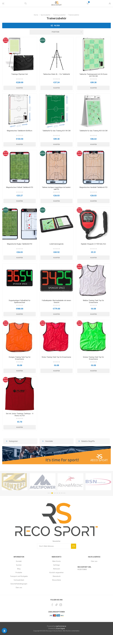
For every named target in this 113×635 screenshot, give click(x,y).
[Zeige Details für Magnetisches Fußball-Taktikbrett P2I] (19, 167)
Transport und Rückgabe (19, 576)
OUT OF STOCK (5, 40)
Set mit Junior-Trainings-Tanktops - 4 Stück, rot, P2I (19, 415)
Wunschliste (56, 580)
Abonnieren (73, 546)
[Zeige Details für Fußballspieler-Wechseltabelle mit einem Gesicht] (56, 280)
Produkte (19, 573)
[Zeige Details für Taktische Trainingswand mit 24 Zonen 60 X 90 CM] (93, 54)
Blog (18, 569)
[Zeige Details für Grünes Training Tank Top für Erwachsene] (93, 337)
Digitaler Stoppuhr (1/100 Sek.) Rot (93, 244)
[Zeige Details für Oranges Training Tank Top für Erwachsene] (19, 337)
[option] (15, 481)
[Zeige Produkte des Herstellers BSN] (70, 481)
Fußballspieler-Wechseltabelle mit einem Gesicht (56, 301)
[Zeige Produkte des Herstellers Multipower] (14, 481)
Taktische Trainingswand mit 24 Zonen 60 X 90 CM (93, 75)
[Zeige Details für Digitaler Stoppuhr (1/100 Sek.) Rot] (93, 224)
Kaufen (19, 88)
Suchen (19, 565)
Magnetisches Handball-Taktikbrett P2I (93, 187)
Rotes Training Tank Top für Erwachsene (56, 357)
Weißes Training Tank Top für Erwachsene (93, 301)
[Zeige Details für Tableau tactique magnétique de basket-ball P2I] (56, 167)
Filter (57, 25)
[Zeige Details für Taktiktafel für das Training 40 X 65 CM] (93, 111)
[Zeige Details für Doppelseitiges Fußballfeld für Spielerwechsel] (19, 280)
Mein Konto (56, 561)
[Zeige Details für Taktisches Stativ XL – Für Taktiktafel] (56, 54)
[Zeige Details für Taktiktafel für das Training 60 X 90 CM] (56, 111)
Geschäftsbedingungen (18, 584)
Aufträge (56, 565)
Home (36, 15)
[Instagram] (60, 605)
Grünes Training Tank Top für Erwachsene (93, 358)
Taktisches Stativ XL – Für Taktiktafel (56, 74)
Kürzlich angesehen (56, 573)
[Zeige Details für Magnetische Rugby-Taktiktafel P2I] (19, 224)
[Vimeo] (56, 604)
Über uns (19, 588)
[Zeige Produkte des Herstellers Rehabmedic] (42, 481)
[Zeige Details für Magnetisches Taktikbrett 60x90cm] (19, 111)
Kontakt (19, 561)
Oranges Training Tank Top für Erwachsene (19, 358)
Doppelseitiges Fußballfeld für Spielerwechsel (19, 301)
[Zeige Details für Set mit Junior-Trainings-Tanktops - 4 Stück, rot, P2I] (19, 393)
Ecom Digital (60, 628)
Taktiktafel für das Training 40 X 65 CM (93, 131)
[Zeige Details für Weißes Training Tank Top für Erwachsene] (93, 280)
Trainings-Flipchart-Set (19, 74)
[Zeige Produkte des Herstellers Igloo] (98, 481)
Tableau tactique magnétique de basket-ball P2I (56, 188)
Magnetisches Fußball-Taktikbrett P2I (19, 187)
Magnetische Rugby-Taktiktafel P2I (19, 244)
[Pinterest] (52, 605)
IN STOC (42, 40)
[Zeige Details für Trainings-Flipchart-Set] (19, 54)
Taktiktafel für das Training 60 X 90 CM (56, 131)
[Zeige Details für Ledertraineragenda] (56, 224)
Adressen (56, 569)
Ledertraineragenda (56, 244)
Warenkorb (56, 576)
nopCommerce (61, 626)
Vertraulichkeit (19, 580)
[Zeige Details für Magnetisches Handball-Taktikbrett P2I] (93, 167)
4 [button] (54, 493)
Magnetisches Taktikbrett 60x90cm (19, 131)
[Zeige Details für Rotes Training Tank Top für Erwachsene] (56, 337)
